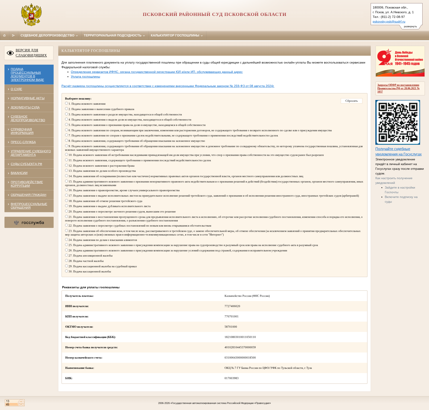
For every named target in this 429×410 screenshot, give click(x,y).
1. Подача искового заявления (86, 103)
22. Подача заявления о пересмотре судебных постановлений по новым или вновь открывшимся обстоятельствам (139, 225)
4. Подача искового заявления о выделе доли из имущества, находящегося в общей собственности (129, 119)
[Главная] (4, 35)
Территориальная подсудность (113, 35)
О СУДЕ (16, 89)
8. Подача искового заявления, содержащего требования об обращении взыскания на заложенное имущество (136, 140)
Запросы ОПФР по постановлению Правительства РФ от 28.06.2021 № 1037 (398, 88)
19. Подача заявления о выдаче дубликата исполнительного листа (109, 206)
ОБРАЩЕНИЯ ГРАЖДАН (28, 195)
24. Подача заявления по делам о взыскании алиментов (102, 240)
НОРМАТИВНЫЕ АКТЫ (27, 98)
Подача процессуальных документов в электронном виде (27, 74)
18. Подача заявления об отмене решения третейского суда (105, 201)
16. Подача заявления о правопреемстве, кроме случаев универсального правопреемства (124, 190)
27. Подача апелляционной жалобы (90, 255)
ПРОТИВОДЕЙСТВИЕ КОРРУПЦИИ (27, 183)
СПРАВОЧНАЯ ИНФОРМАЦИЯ (22, 131)
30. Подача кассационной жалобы (89, 271)
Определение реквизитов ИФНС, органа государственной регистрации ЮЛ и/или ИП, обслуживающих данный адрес (157, 72)
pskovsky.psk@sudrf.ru (389, 21)
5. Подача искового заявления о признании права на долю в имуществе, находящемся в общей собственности (137, 125)
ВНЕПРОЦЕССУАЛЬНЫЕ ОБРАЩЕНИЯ (29, 205)
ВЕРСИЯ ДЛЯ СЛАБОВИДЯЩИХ (31, 52)
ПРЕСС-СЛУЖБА (23, 142)
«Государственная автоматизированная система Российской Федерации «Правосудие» (220, 403)
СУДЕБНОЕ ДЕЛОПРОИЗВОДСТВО (28, 118)
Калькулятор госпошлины (175, 35)
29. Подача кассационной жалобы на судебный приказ (102, 266)
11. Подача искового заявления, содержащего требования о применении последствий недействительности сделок (139, 160)
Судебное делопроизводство (48, 35)
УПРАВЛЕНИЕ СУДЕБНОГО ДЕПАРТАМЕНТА (31, 153)
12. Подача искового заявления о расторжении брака (101, 165)
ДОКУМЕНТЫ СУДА (25, 107)
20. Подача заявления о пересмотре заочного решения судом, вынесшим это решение (122, 211)
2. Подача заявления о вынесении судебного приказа (101, 109)
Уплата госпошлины (85, 76)
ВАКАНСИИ (19, 173)
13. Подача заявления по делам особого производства (102, 170)
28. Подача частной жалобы (86, 261)
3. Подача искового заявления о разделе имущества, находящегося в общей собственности (125, 114)
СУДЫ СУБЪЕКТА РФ (26, 164)
